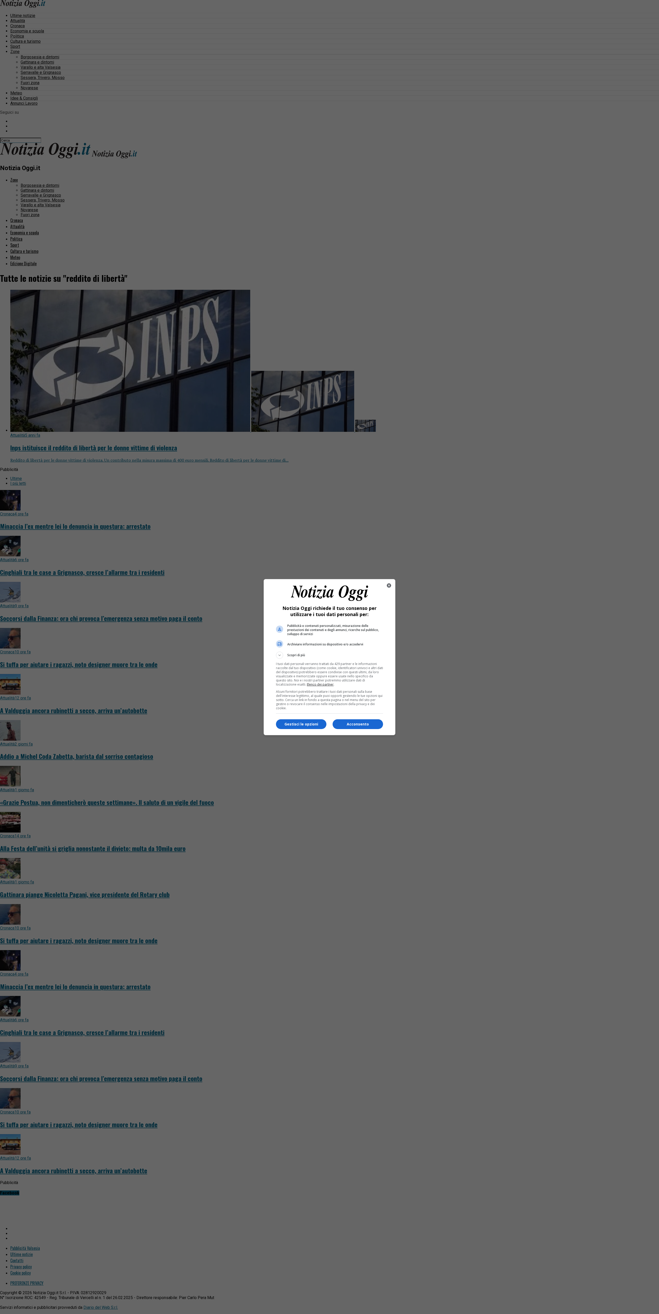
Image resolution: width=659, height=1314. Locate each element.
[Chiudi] (389, 585)
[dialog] (329, 657)
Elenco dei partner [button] (320, 684)
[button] (329, 655)
